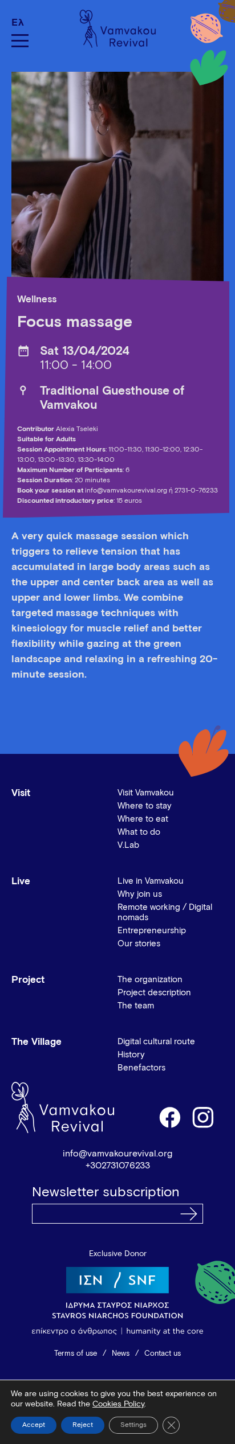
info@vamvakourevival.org (117, 1153)
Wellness (36, 300)
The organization (150, 979)
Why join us (140, 894)
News (120, 1353)
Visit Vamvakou (146, 793)
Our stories (139, 944)
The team (136, 1006)
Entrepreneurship (152, 930)
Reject (82, 1425)
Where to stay (145, 806)
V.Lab (128, 845)
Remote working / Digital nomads (165, 912)
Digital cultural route (156, 1041)
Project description (154, 992)
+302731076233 (118, 1165)
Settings (133, 1425)
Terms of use (75, 1353)
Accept (33, 1425)
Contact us (162, 1353)
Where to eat (143, 819)
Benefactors (141, 1068)
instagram (203, 1116)
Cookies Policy (118, 1404)
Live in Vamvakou (151, 881)
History (131, 1055)
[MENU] (20, 40)
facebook (169, 1116)
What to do (139, 832)
